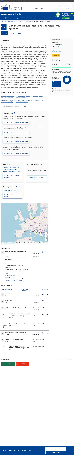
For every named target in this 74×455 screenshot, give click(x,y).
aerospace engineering (7, 97)
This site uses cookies (8, 450)
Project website (58, 46)
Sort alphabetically (6, 289)
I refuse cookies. (56, 452)
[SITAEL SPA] (37, 231)
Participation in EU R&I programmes (17, 278)
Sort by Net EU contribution (24, 290)
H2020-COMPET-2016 (9, 190)
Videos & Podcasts (31, 18)
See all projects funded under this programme (16, 122)
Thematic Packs (10, 18)
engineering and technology (8, 96)
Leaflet (2, 242)
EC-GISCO (23, 242)
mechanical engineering (24, 96)
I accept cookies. (55, 449)
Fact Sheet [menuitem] (4, 33)
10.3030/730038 (56, 51)
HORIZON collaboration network (17, 280)
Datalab (43, 18)
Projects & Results (20, 18)
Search (48, 18)
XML (9, 364)
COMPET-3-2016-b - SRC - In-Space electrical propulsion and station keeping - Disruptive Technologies (12, 169)
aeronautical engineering (22, 102)
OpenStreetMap (11, 242)
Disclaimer (3, 243)
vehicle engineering (38, 96)
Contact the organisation (16, 275)
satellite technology (21, 97)
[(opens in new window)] (12, 7)
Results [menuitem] (19, 33)
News (38, 18)
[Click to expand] (47, 294)
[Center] (46, 238)
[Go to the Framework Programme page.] (4, 27)
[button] (42, 8)
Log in (36, 8)
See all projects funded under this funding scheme (36, 178)
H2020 (20, 21)
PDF (23, 364)
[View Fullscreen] (46, 233)
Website (12, 277)
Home (3, 18)
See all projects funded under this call (11, 195)
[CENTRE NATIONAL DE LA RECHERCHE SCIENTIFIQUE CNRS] (25, 222)
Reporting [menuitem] (12, 33)
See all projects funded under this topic (11, 176)
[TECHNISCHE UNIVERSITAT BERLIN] (34, 218)
